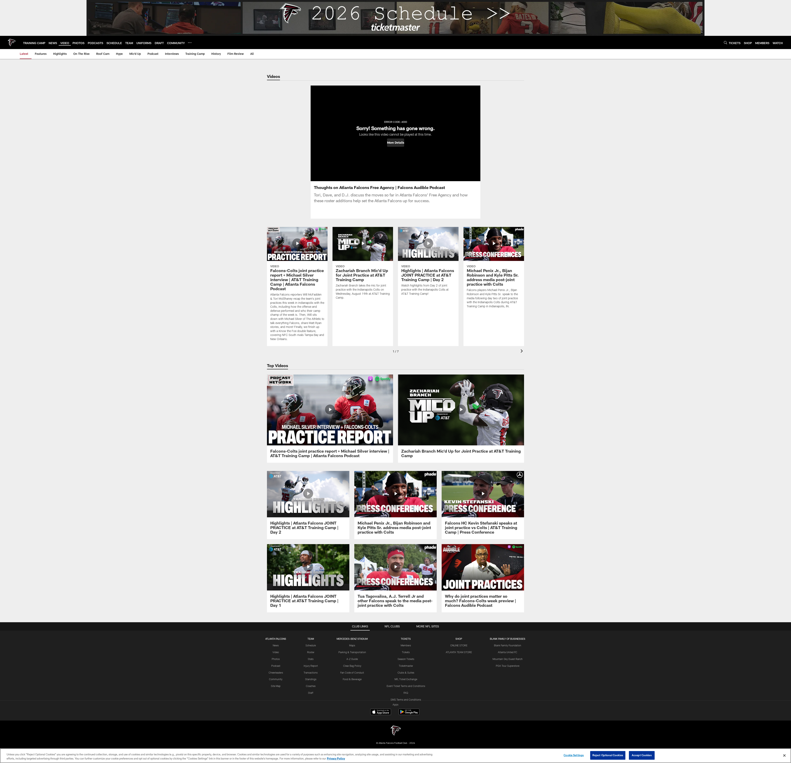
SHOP (458, 638)
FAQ (406, 692)
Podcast (275, 665)
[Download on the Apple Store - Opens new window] (380, 712)
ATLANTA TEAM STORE (459, 652)
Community (275, 679)
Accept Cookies (642, 755)
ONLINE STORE (458, 645)
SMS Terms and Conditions (406, 699)
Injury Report (311, 665)
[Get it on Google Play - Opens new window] (409, 714)
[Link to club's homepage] (11, 42)
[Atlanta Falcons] (395, 731)
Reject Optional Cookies (607, 755)
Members (406, 645)
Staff (310, 692)
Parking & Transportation (352, 652)
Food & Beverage (352, 679)
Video (276, 652)
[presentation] (522, 351)
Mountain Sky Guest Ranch (508, 658)
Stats (311, 658)
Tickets (406, 652)
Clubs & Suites (406, 672)
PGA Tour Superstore (507, 665)
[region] (395, 755)
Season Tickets (406, 658)
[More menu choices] (189, 42)
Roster (310, 652)
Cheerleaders (276, 672)
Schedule (310, 645)
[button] (395, 143)
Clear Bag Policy (352, 665)
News (276, 645)
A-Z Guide (352, 658)
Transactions (311, 672)
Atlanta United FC (507, 652)
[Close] (784, 755)
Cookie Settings (574, 755)
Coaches (311, 685)
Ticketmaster (406, 665)
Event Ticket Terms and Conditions (406, 685)
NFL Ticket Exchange (405, 679)
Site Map (276, 685)
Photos (276, 658)
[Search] (725, 42)
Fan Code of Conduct (352, 672)
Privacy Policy (336, 758)
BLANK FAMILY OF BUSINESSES (507, 638)
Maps (352, 645)
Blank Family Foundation (507, 645)
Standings (310, 679)
